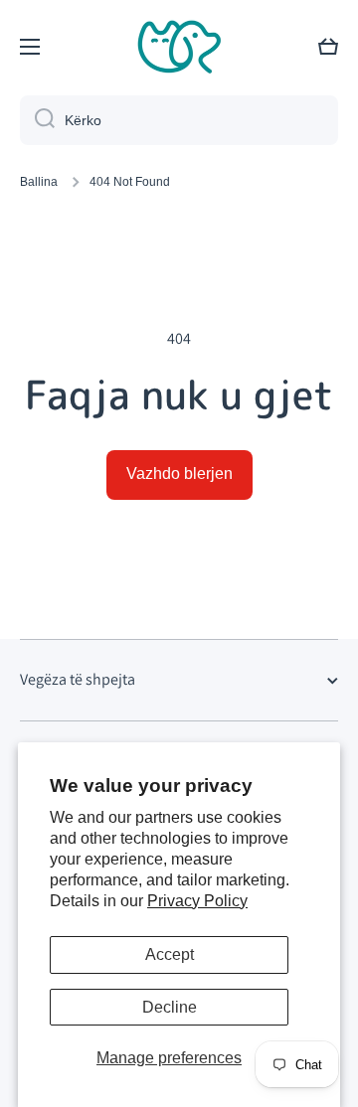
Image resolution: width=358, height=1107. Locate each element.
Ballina (39, 182)
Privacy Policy (197, 900)
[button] (328, 47)
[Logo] (179, 46)
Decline (169, 1007)
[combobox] (179, 120)
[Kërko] (37, 120)
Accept (169, 954)
